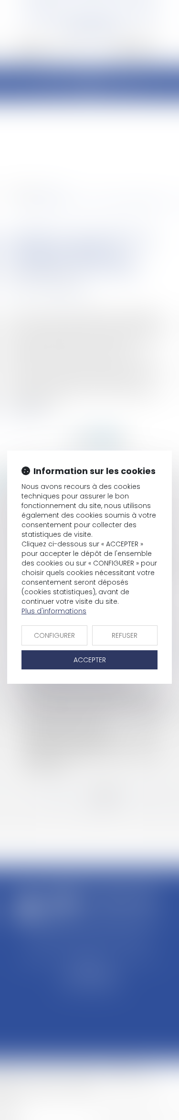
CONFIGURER (54, 635)
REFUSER (124, 635)
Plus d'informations (53, 611)
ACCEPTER (90, 660)
